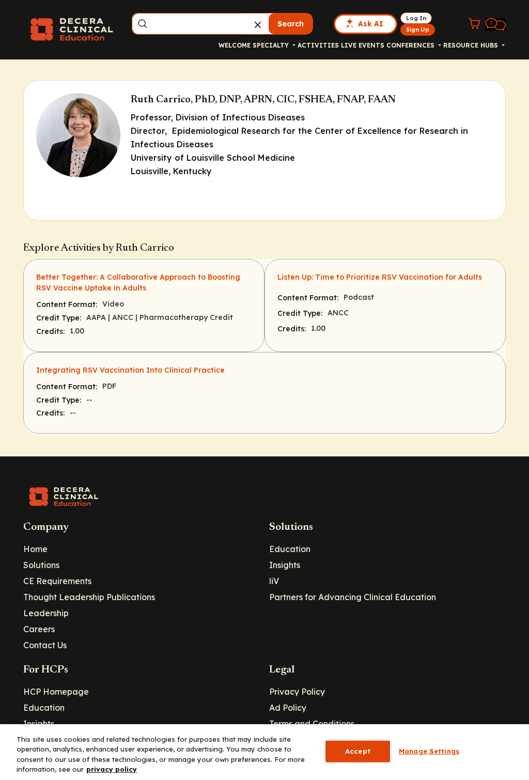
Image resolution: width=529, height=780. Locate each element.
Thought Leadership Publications (89, 597)
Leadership (46, 613)
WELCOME (235, 45)
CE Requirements (57, 581)
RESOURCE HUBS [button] (471, 45)
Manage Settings (429, 751)
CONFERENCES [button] (411, 45)
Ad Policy (287, 707)
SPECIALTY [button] (272, 45)
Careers (39, 629)
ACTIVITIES (318, 45)
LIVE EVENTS (362, 45)
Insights (284, 565)
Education (289, 549)
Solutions (41, 565)
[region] (264, 752)
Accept (357, 751)
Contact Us (45, 645)
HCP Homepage (56, 691)
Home (35, 549)
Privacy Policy (297, 691)
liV (274, 581)
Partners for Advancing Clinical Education (352, 597)
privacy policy (111, 769)
